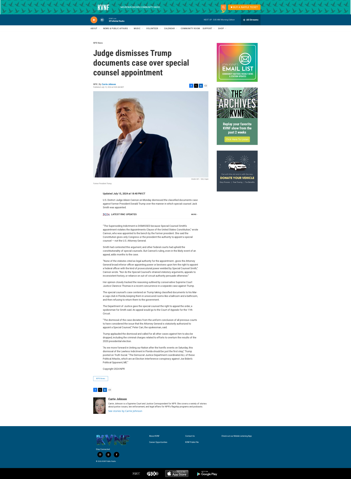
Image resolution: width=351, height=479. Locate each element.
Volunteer (152, 28)
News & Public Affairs (115, 28)
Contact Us (190, 436)
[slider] (106, 19)
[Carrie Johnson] (99, 405)
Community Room (190, 28)
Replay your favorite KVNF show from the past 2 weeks (237, 128)
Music (137, 28)
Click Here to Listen (237, 139)
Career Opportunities (158, 442)
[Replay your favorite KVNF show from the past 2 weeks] (237, 103)
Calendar (169, 28)
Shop (221, 28)
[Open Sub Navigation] (99, 28)
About (93, 28)
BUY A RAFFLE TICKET (245, 7)
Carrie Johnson (109, 84)
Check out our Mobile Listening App (236, 436)
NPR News (98, 42)
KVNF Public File (192, 442)
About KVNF (154, 436)
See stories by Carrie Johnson (125, 411)
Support (207, 28)
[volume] (102, 20)
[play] (94, 19)
